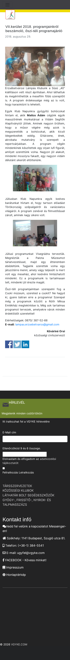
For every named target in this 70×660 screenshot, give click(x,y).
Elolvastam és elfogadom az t (29, 461)
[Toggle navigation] (7, 4)
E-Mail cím (9, 432)
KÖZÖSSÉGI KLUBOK (18, 490)
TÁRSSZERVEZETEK (17, 486)
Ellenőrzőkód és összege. (22, 448)
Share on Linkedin (25, 344)
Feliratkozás (10, 472)
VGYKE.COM (19, 644)
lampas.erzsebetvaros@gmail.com (37, 324)
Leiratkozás (26, 472)
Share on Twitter (17, 344)
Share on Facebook (9, 344)
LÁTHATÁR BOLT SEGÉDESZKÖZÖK (28, 495)
